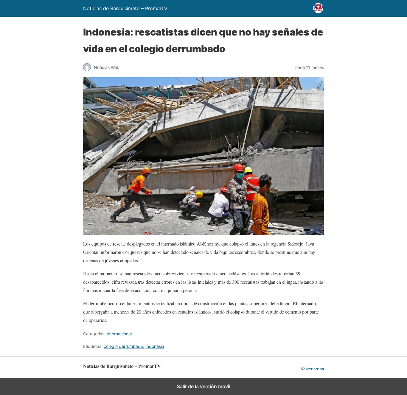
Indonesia (154, 346)
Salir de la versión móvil (203, 386)
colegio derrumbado (123, 346)
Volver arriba (312, 369)
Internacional (119, 333)
